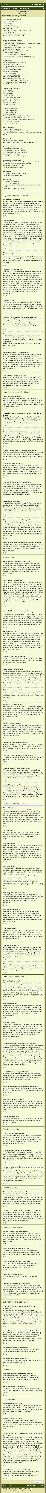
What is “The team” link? (10, 123)
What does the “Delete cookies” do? (13, 36)
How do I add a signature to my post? (13, 66)
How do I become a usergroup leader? (14, 118)
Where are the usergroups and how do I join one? (17, 116)
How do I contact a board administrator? (14, 188)
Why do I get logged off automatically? (14, 34)
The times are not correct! (10, 45)
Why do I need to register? (10, 21)
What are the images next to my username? (15, 51)
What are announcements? (11, 99)
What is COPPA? (8, 23)
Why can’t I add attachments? (11, 75)
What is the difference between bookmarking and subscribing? (21, 162)
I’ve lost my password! (9, 32)
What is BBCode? (8, 90)
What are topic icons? (9, 104)
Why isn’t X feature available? (11, 183)
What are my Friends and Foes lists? (13, 140)
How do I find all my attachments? (12, 175)
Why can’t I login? (8, 29)
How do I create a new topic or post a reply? (15, 62)
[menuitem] (6, 4)
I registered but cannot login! (11, 27)
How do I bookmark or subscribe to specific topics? (17, 164)
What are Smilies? (8, 93)
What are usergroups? (9, 114)
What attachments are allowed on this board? (16, 173)
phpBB (38, 473)
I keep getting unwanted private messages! (15, 131)
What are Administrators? (10, 110)
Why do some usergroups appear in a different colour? (18, 119)
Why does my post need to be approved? (15, 82)
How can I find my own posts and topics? (14, 156)
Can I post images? (8, 95)
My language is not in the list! (11, 49)
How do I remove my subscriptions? (13, 167)
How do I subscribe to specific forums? (14, 165)
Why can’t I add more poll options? (13, 69)
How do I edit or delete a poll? (11, 71)
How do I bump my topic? (10, 84)
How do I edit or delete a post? (12, 64)
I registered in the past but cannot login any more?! (17, 30)
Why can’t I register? (9, 25)
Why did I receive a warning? (11, 77)
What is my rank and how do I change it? (14, 54)
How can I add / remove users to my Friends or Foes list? (19, 142)
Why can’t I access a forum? (11, 73)
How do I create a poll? (9, 68)
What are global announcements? (13, 97)
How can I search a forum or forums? (13, 148)
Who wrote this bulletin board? (12, 181)
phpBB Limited (15, 1407)
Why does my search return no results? (14, 150)
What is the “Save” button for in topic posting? (16, 80)
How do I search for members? (12, 154)
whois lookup (15, 1443)
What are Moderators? (9, 112)
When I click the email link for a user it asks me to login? (19, 56)
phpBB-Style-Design (26, 1490)
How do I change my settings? (11, 42)
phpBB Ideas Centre (11, 1424)
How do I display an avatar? (11, 53)
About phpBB (17, 1411)
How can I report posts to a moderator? (14, 78)
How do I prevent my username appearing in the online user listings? (23, 44)
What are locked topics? (10, 102)
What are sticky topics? (9, 101)
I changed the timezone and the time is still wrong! (17, 47)
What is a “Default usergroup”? (12, 121)
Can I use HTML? (8, 92)
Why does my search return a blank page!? (15, 152)
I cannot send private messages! (12, 129)
